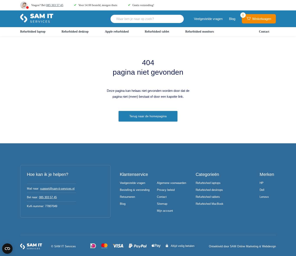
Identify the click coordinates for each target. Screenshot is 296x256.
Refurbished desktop (75, 31)
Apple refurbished (117, 31)
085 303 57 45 (54, 5)
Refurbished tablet (157, 31)
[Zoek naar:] (147, 19)
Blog (232, 19)
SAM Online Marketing (244, 246)
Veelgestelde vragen (208, 19)
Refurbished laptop (33, 31)
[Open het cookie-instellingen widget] (7, 248)
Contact (264, 31)
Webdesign (269, 246)
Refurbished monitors (199, 31)
